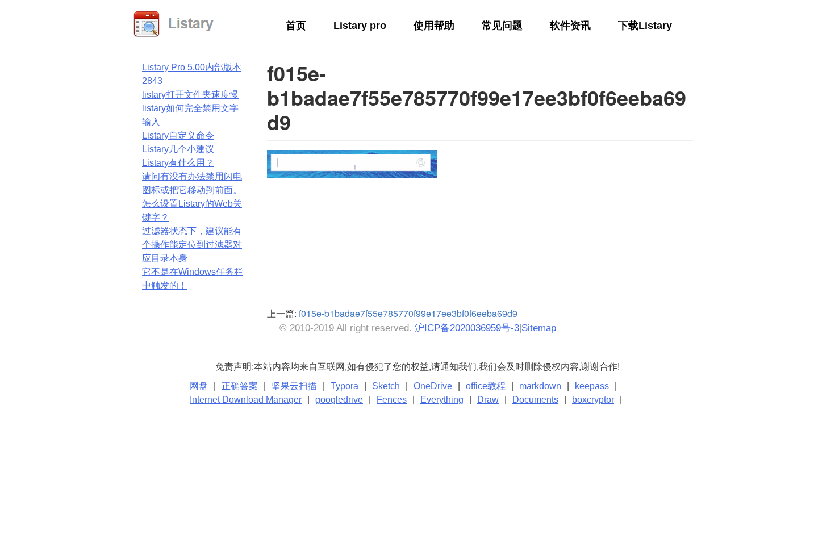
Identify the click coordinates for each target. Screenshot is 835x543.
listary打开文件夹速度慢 (190, 94)
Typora (344, 386)
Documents (535, 399)
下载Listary (645, 25)
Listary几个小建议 (178, 149)
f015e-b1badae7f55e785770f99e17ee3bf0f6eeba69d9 (408, 313)
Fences (392, 399)
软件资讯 (570, 25)
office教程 (486, 386)
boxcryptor (593, 399)
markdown (540, 386)
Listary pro (359, 25)
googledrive (339, 399)
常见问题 (502, 25)
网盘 (199, 386)
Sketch (386, 386)
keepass (592, 386)
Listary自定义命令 (178, 135)
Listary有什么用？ (178, 163)
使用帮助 (434, 25)
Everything (442, 399)
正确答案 (240, 386)
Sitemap (538, 328)
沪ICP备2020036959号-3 (465, 328)
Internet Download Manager (246, 399)
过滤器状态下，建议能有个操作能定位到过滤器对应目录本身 (192, 244)
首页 (296, 25)
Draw (488, 399)
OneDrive (433, 386)
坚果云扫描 (294, 386)
